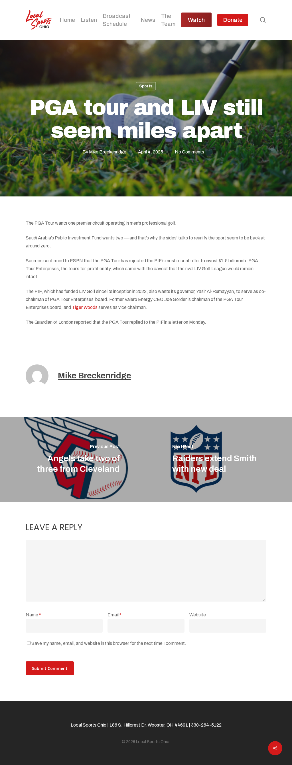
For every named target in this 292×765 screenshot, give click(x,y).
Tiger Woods (85, 307)
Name (33, 614)
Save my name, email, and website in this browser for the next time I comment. (108, 643)
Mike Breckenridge (107, 151)
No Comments (189, 151)
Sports (146, 86)
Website (197, 614)
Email (114, 614)
